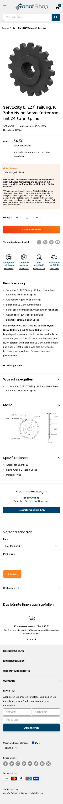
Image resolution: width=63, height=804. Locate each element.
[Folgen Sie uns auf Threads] (48, 763)
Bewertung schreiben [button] (31, 510)
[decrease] (17, 217)
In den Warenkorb (31, 229)
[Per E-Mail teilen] (57, 242)
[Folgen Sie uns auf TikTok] (36, 763)
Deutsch (10, 748)
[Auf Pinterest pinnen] (45, 242)
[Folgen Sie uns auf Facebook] (5, 763)
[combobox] (27, 17)
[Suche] (56, 17)
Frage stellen (39, 269)
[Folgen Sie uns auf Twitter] (11, 763)
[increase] (36, 217)
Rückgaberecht (11, 588)
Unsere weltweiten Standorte (16, 743)
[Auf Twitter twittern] (51, 242)
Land (5, 539)
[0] (57, 7)
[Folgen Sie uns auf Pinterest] (24, 763)
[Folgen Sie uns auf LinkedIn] (42, 763)
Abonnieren (31, 727)
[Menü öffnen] (4, 7)
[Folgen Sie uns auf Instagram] (18, 763)
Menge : (7, 217)
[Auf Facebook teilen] (39, 242)
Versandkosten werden (25, 152)
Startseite (5, 28)
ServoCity (9, 126)
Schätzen (12, 574)
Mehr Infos (8, 269)
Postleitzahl (9, 554)
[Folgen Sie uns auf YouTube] (30, 763)
